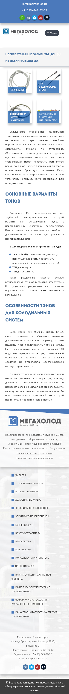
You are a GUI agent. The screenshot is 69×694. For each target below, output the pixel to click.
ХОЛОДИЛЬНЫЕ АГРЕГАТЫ (29, 483)
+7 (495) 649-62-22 (34, 10)
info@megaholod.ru (34, 3)
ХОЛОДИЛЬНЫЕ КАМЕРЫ (28, 500)
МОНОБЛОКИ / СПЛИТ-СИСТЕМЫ (32, 558)
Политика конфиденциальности (34, 458)
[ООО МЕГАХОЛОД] (20, 31)
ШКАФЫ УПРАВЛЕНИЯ (27, 491)
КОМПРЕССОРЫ (23, 549)
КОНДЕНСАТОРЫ (24, 525)
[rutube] (47, 17)
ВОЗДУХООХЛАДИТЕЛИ (28, 533)
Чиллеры (20, 475)
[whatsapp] (22, 17)
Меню (53, 33)
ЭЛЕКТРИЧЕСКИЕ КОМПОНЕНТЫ (32, 516)
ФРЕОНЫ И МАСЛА (24, 566)
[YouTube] (40, 17)
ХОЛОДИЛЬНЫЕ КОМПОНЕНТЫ (31, 508)
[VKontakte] (28, 17)
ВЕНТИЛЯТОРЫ (23, 541)
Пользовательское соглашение (35, 453)
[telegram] (34, 17)
